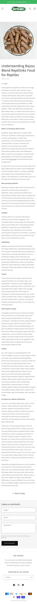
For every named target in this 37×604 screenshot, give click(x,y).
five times (13, 159)
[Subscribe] (31, 577)
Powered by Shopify (22, 600)
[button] (2, 9)
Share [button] (5, 84)
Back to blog (20, 493)
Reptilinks (16, 600)
